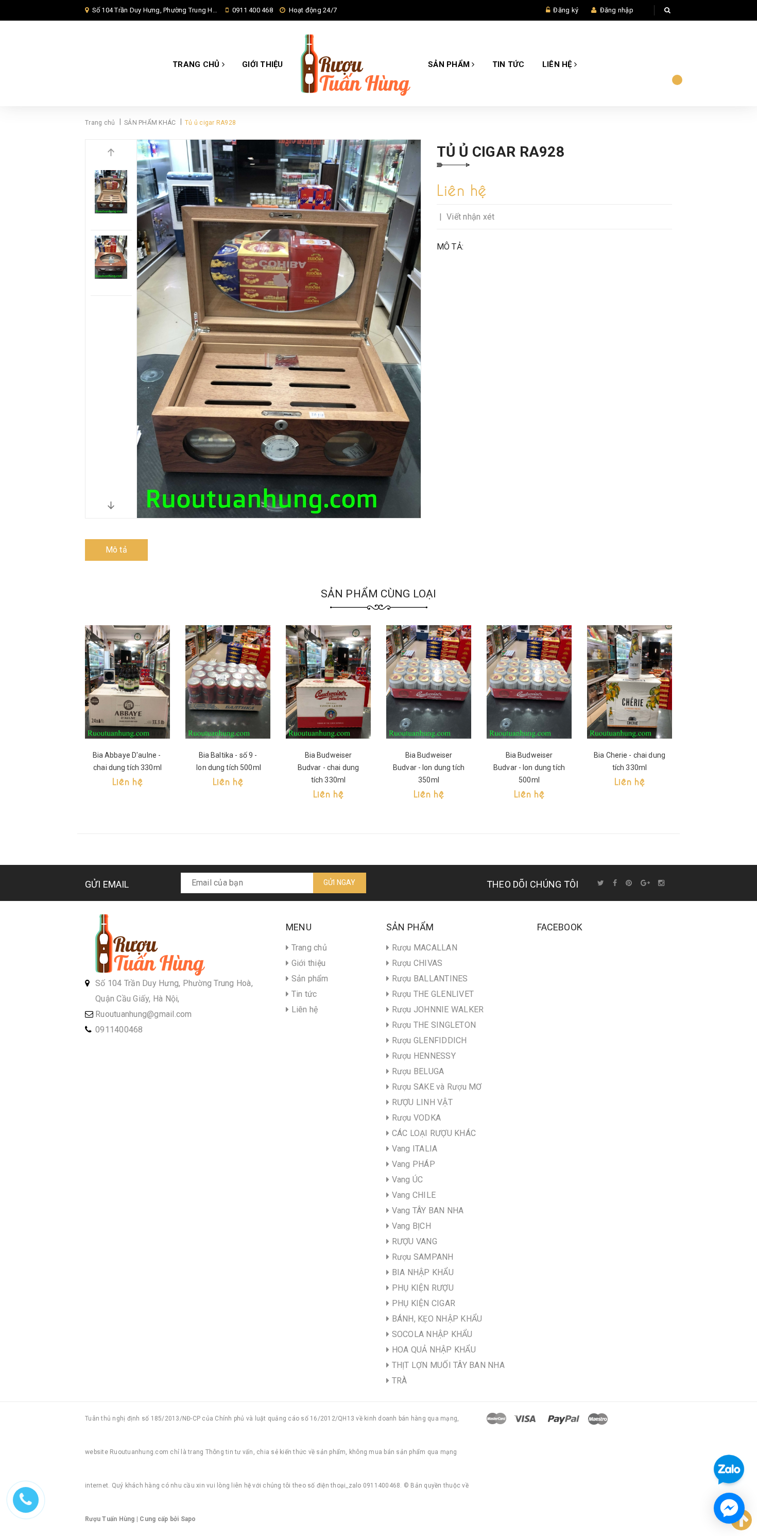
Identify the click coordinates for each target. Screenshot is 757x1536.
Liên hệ (558, 64)
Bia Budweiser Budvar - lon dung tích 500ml (529, 767)
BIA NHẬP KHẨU (421, 1272)
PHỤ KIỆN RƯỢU (421, 1288)
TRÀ (398, 1380)
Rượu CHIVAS (415, 963)
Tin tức (508, 64)
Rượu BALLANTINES (428, 978)
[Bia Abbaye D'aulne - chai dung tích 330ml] (127, 682)
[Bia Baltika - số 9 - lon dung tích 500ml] (227, 682)
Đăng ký (565, 10)
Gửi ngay (339, 882)
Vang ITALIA (413, 1149)
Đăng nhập (616, 10)
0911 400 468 (252, 10)
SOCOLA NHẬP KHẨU (430, 1334)
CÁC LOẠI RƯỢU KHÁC (432, 1133)
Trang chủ (197, 64)
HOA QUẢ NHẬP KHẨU (432, 1350)
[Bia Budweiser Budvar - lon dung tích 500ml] (529, 682)
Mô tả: (450, 247)
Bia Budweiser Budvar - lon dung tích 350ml (428, 767)
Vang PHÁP (412, 1164)
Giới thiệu (262, 64)
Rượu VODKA (415, 1118)
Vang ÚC (406, 1179)
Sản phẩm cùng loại (379, 594)
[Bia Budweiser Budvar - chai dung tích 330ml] (328, 682)
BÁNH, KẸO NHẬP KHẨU (435, 1319)
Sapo (188, 1519)
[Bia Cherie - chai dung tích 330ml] (629, 682)
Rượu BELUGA (416, 1071)
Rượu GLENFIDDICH (428, 1040)
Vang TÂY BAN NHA (426, 1210)
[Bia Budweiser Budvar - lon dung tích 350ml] (428, 682)
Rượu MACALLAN (423, 948)
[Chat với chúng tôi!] (729, 1508)
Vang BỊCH (410, 1226)
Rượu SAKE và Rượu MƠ (435, 1087)
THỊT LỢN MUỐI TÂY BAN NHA (447, 1365)
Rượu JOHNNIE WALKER (436, 1009)
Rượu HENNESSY (422, 1056)
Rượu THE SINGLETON (432, 1025)
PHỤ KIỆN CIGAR (422, 1303)
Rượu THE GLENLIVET (431, 994)
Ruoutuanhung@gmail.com (143, 1014)
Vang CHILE (412, 1195)
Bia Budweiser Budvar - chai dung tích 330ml (328, 767)
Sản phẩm (450, 64)
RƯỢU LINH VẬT (421, 1102)
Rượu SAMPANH (421, 1257)
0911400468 (119, 1029)
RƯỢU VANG (413, 1241)
